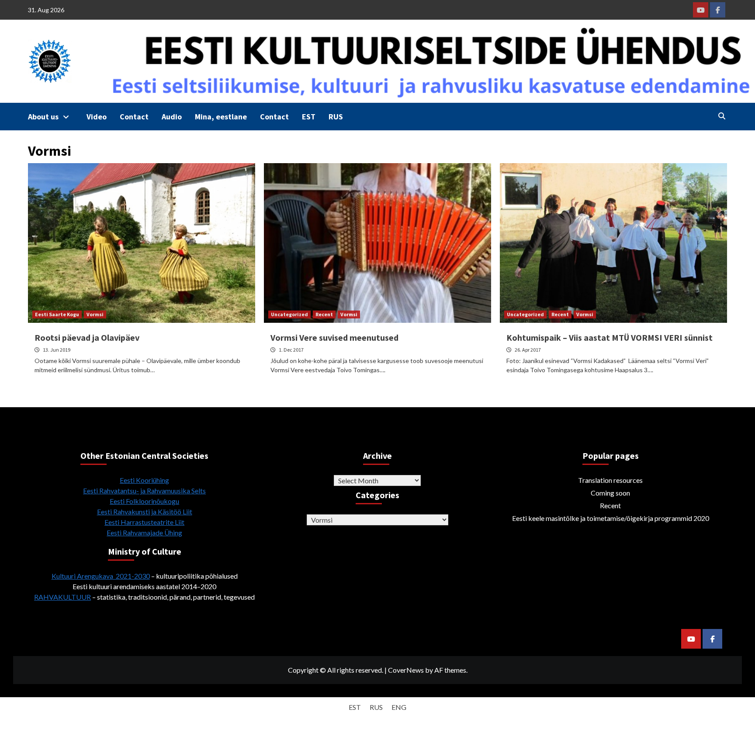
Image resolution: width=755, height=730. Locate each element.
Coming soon (610, 493)
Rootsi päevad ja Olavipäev (87, 337)
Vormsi (95, 314)
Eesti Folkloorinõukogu (144, 501)
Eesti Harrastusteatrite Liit (144, 522)
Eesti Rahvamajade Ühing (144, 532)
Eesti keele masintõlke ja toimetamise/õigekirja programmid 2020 (610, 518)
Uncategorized (289, 314)
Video (97, 117)
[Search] (721, 116)
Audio (172, 117)
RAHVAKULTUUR (62, 597)
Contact (134, 117)
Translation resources (610, 480)
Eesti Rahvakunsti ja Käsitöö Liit (144, 511)
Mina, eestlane (221, 117)
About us (43, 117)
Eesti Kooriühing (144, 480)
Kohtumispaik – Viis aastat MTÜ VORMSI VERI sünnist (609, 337)
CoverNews (406, 670)
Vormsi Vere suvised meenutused (334, 337)
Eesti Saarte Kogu (57, 314)
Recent (324, 314)
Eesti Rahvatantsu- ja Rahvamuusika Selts (144, 490)
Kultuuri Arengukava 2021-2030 (101, 576)
